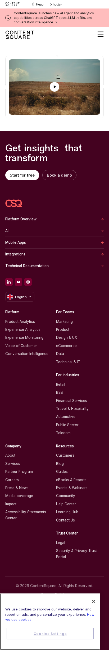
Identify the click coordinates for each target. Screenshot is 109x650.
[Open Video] (54, 86)
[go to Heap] (38, 4)
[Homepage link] (13, 203)
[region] (50, 621)
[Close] (93, 601)
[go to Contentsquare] (15, 4)
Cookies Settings (50, 633)
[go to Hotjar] (56, 4)
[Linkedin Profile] (9, 282)
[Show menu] (100, 34)
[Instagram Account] (28, 282)
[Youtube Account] (18, 282)
